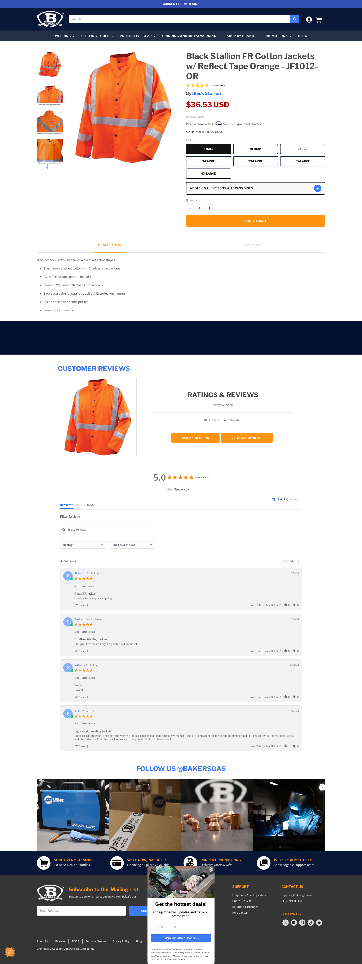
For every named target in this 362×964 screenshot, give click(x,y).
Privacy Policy (121, 941)
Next (50, 165)
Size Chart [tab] (253, 245)
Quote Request (241, 901)
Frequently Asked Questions (249, 895)
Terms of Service (96, 941)
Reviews (60, 941)
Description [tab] (109, 245)
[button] (318, 19)
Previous (50, 50)
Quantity (191, 200)
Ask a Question (195, 438)
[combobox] (179, 19)
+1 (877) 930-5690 (292, 901)
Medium (264, 149)
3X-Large (310, 162)
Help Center (239, 912)
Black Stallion (206, 93)
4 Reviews (218, 85)
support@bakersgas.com (297, 895)
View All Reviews (246, 438)
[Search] (294, 19)
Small (217, 149)
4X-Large (216, 174)
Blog (302, 36)
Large (311, 149)
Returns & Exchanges (245, 907)
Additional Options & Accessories (221, 188)
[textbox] (301, 563)
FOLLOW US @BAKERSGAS (181, 769)
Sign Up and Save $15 (181, 938)
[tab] (285, 499)
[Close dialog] (211, 869)
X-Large (216, 162)
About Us (42, 941)
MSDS (75, 941)
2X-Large (263, 162)
